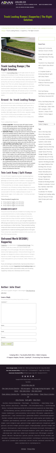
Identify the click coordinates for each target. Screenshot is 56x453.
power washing (42, 420)
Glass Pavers (36, 400)
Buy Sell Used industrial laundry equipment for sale (34, 408)
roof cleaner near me (24, 443)
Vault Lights (28, 400)
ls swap (13, 415)
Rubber (52, 182)
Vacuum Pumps (48, 197)
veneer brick (37, 435)
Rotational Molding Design (14, 403)
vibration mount (24, 433)
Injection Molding (43, 162)
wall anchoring (45, 438)
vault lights (10, 418)
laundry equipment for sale (39, 410)
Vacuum (40, 197)
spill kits (37, 430)
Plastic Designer (25, 403)
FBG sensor (9, 435)
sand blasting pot (37, 438)
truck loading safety (49, 194)
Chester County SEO (45, 104)
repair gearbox (22, 418)
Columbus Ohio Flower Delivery (29, 394)
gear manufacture (47, 418)
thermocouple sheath (50, 428)
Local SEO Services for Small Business (25, 7)
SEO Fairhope (42, 106)
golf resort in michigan (26, 423)
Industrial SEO (49, 96)
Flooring (49, 152)
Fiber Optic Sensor (25, 391)
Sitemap (23, 449)
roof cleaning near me (35, 443)
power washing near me (32, 420)
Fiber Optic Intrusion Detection (10, 388)
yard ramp (17, 410)
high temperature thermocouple (37, 428)
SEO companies (39, 413)
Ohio (45, 167)
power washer (23, 420)
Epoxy (44, 152)
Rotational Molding (44, 182)
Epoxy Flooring (15, 405)
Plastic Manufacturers (44, 172)
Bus (49, 134)
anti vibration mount (33, 433)
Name (2, 325)
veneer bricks (48, 440)
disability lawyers (11, 413)
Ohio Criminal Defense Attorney (36, 405)
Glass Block (4, 418)
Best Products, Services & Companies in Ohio (26, 4)
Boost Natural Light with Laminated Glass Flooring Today (45, 56)
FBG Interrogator (25, 388)
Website (3, 337)
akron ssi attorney (31, 413)
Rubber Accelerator (44, 184)
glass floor (16, 418)
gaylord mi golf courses (37, 423)
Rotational (47, 179)
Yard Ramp (41, 96)
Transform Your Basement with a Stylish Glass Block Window (46, 65)
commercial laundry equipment (46, 415)
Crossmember (47, 144)
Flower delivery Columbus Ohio (10, 394)
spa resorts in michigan (13, 425)
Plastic (49, 169)
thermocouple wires (12, 428)
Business (41, 137)
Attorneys (45, 132)
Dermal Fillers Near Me (28, 385)
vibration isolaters (48, 430)
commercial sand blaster (26, 438)
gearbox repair (29, 418)
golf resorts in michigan (47, 425)
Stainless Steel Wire (47, 187)
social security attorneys (21, 413)
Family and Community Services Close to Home (45, 49)
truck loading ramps (12, 73)
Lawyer (43, 164)
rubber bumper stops (7, 433)
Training (40, 194)
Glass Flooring (20, 400)
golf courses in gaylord (24, 425)
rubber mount (16, 433)
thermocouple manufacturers (28, 430)
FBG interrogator (43, 433)
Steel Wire (41, 189)
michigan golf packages (35, 425)
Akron (40, 132)
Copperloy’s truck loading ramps (23, 266)
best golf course (46, 423)
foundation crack (14, 440)
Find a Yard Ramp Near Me (46, 101)
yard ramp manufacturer (26, 410)
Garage (40, 154)
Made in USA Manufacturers (45, 4)
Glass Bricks (5, 403)
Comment (4, 302)
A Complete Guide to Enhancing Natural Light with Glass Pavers (45, 74)
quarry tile (25, 435)
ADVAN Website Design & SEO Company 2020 (30, 379)
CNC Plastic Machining (9, 410)
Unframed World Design (23, 245)
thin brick (43, 435)
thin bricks (48, 435)
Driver (48, 149)
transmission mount (20, 415)
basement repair (22, 440)
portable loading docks (45, 174)
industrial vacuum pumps (46, 159)
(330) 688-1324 (20, 2)
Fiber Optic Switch (37, 391)
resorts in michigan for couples (13, 423)
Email (2, 331)
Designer (41, 147)
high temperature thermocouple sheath (12, 430)
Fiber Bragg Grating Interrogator (41, 388)
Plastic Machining (35, 403)
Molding (40, 167)
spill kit (42, 430)
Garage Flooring (47, 154)
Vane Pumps (42, 199)
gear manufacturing (14, 420)
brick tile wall (41, 440)
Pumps (40, 177)
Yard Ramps (51, 93)
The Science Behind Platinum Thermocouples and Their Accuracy (46, 82)
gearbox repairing (38, 418)
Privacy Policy (31, 449)
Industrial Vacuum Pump (45, 157)
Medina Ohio (49, 164)
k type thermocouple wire (23, 428)
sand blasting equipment (14, 438)
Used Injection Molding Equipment (14, 408)
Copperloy (4, 245)
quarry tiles (30, 435)
